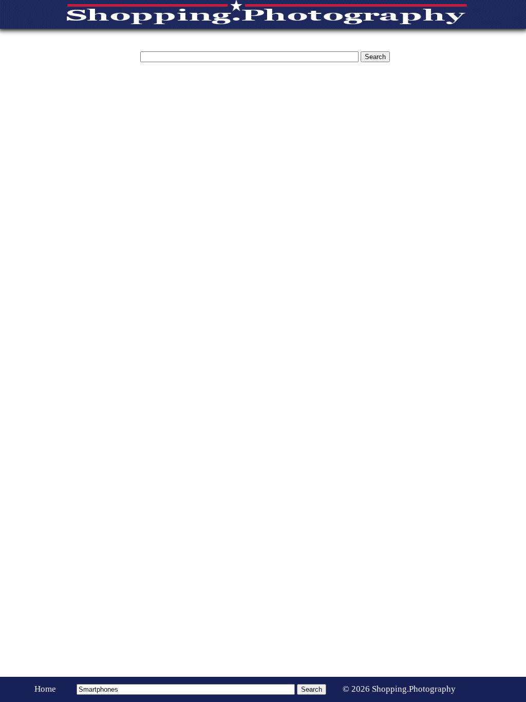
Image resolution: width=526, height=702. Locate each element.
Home (45, 689)
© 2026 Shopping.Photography (399, 689)
